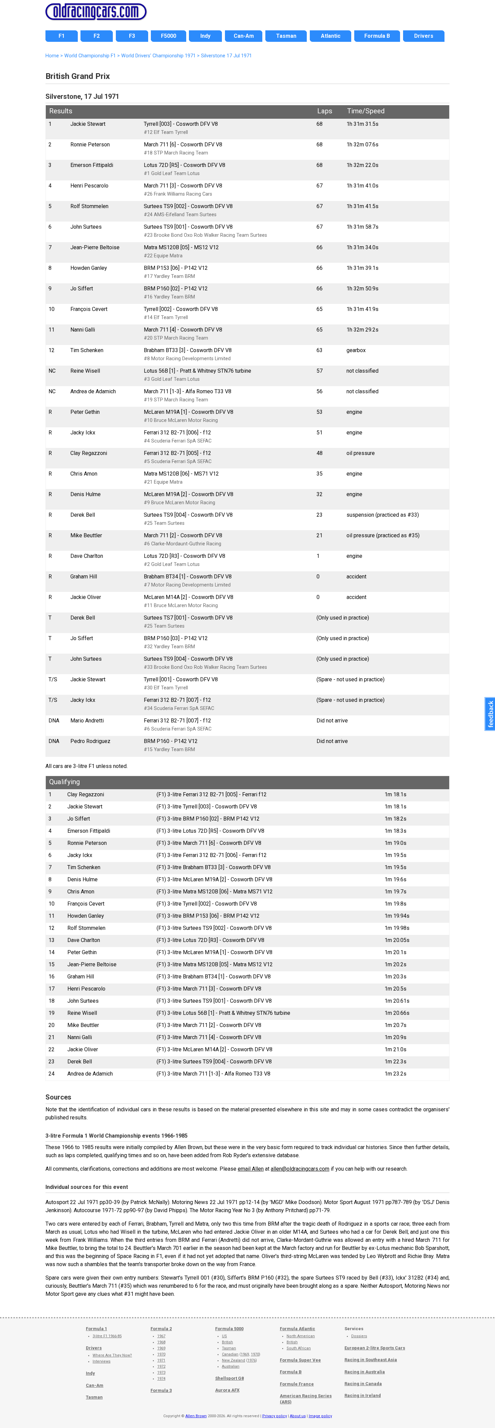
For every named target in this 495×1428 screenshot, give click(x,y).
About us (298, 1416)
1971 (161, 1360)
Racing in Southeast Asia (370, 1359)
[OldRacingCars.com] (95, 16)
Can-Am (94, 1385)
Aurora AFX (227, 1390)
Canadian (230, 1354)
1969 (161, 1348)
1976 (252, 1360)
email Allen (251, 1169)
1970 (161, 1354)
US (224, 1336)
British (227, 1342)
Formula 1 (96, 1328)
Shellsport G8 (229, 1378)
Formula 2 (161, 1328)
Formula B (291, 1371)
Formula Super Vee (300, 1360)
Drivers (94, 1347)
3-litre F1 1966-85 (107, 1336)
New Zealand (233, 1360)
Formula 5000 (229, 1328)
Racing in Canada (363, 1383)
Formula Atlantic (297, 1328)
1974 (161, 1378)
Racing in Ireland (362, 1395)
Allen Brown (196, 1416)
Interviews (101, 1361)
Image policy (320, 1416)
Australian (230, 1366)
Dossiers (359, 1336)
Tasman (94, 1397)
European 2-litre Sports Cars (374, 1347)
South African (299, 1348)
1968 (161, 1342)
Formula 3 (161, 1390)
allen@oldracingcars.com (300, 1169)
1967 (161, 1336)
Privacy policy (274, 1416)
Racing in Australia (364, 1371)
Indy (90, 1373)
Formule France (297, 1384)
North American (301, 1336)
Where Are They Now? (112, 1355)
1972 (161, 1366)
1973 (161, 1372)
